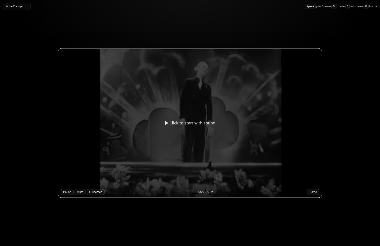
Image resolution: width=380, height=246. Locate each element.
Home (313, 192)
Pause (67, 192)
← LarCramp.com (16, 6)
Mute (80, 192)
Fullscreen (95, 192)
